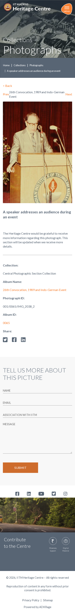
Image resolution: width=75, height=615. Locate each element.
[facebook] (14, 339)
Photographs (36, 65)
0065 (6, 323)
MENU (67, 11)
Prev (6, 94)
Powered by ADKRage (37, 607)
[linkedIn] (23, 339)
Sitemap (48, 600)
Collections (20, 65)
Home (6, 65)
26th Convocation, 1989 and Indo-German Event (34, 290)
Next (68, 94)
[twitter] (5, 339)
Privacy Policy (30, 600)
